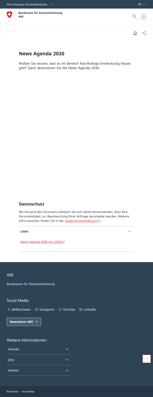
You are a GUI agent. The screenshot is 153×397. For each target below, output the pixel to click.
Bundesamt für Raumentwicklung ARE (40, 14)
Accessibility (27, 391)
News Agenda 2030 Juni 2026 (40, 242)
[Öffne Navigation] (143, 17)
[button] (147, 359)
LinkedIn (90, 309)
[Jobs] (136, 4)
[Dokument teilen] (144, 33)
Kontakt (13, 349)
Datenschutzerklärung (81, 221)
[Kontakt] (133, 4)
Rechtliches (12, 391)
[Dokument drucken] (135, 33)
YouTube (69, 309)
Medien (13, 370)
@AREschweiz (21, 309)
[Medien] (135, 4)
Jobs (11, 360)
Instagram (47, 309)
